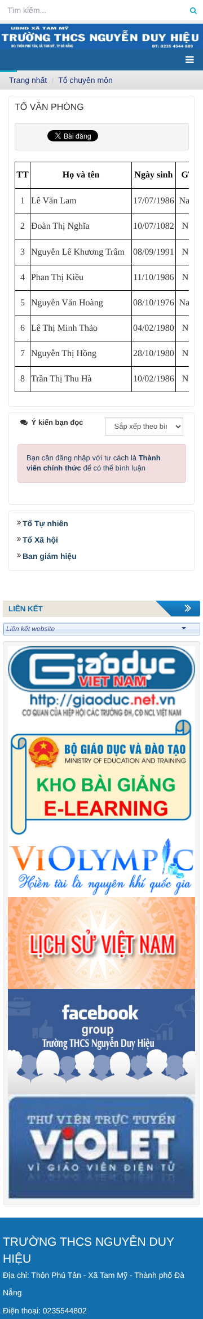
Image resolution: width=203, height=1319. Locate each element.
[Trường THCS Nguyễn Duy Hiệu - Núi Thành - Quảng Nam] (101, 36)
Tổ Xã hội (40, 539)
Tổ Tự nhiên (45, 523)
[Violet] (101, 1147)
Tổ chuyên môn (85, 80)
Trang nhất (28, 80)
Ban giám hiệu (50, 556)
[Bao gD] (101, 681)
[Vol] (101, 866)
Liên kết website (30, 629)
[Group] (101, 1041)
